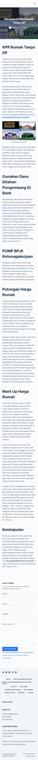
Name (5, 594)
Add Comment (8, 624)
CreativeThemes (8, 756)
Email (4, 604)
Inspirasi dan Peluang (13, 689)
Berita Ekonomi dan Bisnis (22, 679)
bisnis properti (8, 208)
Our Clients (6, 717)
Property (21, 692)
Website (5, 614)
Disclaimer (23, 686)
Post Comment (10, 649)
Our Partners (7, 719)
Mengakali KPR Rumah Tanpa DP (15, 117)
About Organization (10, 714)
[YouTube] (16, 672)
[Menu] (35, 4)
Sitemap (30, 692)
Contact (14, 686)
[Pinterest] (12, 672)
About (8, 679)
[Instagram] (9, 672)
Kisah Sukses (28, 689)
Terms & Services (29, 754)
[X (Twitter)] (6, 672)
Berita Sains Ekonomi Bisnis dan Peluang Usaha (16, 683)
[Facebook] (3, 672)
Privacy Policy (10, 692)
